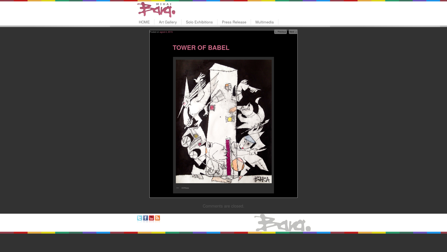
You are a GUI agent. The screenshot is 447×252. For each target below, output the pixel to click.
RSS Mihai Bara (157, 219)
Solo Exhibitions (199, 21)
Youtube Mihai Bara (151, 219)
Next (293, 31)
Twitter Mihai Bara (139, 219)
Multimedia (264, 21)
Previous (280, 31)
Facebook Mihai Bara (145, 219)
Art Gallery (168, 21)
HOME (144, 21)
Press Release (234, 21)
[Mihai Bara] (155, 14)
